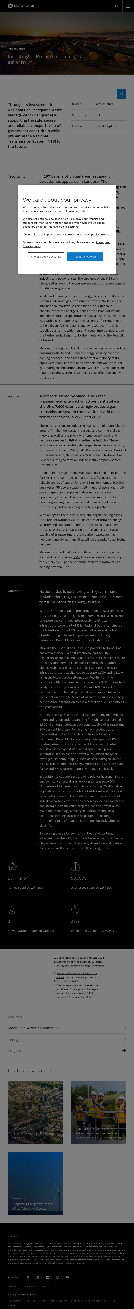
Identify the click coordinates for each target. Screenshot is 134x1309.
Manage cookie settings (46, 256)
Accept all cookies (85, 256)
